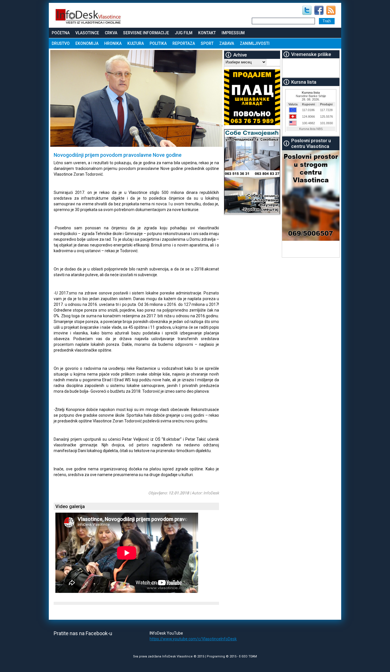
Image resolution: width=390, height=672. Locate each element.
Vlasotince (87, 33)
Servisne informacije (146, 33)
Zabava (226, 43)
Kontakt (207, 33)
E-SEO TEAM (248, 656)
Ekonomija (86, 43)
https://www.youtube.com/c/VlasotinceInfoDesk (193, 639)
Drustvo (61, 43)
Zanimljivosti (255, 43)
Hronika (113, 43)
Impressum (233, 33)
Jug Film (183, 33)
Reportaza (183, 43)
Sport (207, 43)
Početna (61, 33)
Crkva (111, 33)
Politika (158, 43)
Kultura (135, 43)
